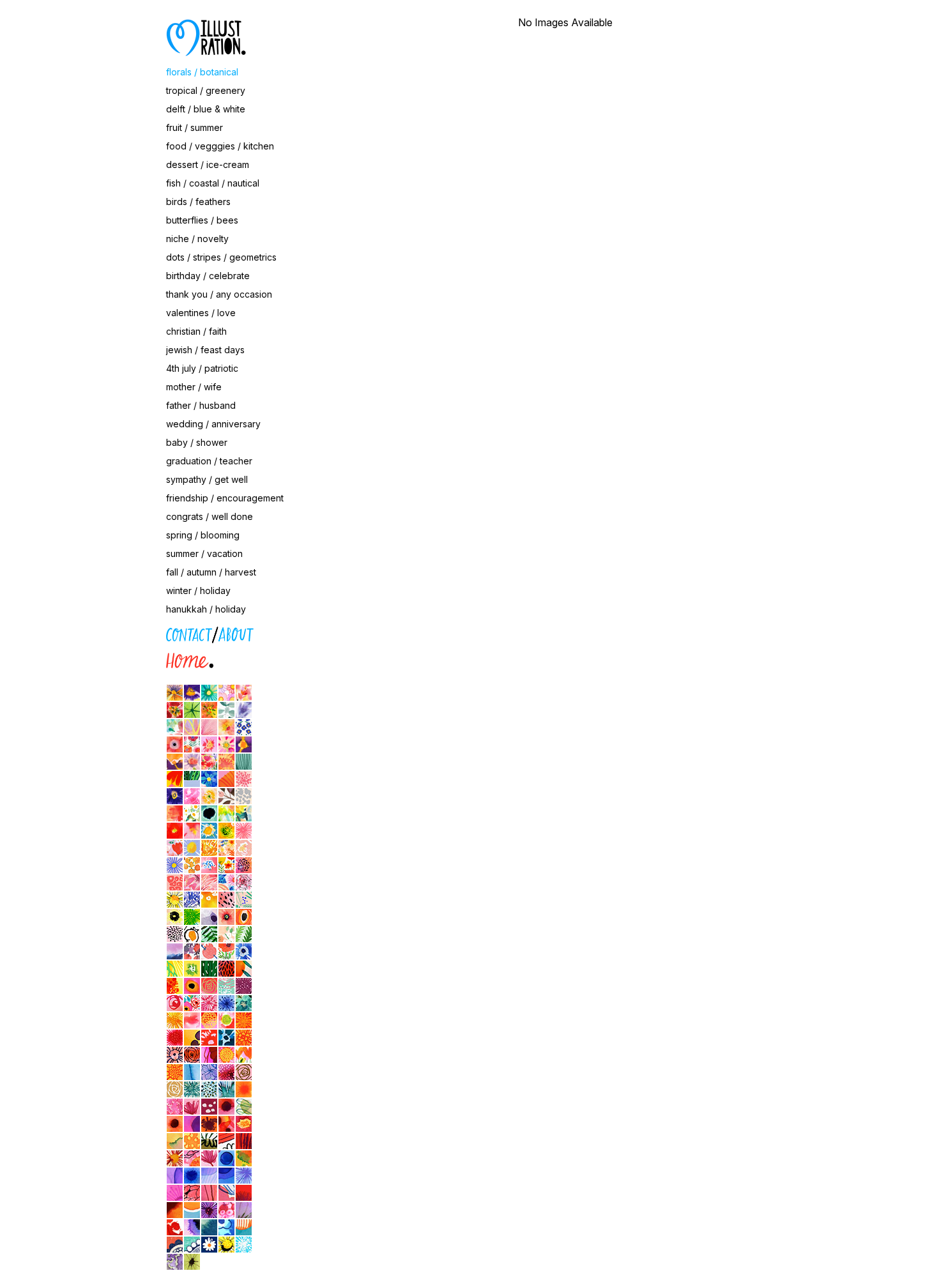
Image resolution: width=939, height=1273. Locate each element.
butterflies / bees (202, 220)
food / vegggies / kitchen (220, 146)
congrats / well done (209, 516)
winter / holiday (198, 590)
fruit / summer (194, 127)
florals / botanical (202, 71)
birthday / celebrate (208, 275)
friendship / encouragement (225, 497)
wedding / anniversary (213, 423)
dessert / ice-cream (207, 164)
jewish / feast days (205, 349)
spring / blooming (203, 535)
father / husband (201, 405)
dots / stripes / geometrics (221, 257)
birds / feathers (198, 201)
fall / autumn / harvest (211, 572)
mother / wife (194, 386)
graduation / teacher (209, 460)
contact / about (109, 632)
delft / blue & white (205, 108)
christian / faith (196, 331)
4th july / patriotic (202, 368)
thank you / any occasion (219, 294)
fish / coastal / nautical (212, 183)
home (88, 658)
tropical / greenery (205, 90)
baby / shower (196, 442)
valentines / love (201, 312)
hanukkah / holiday (206, 609)
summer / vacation (204, 553)
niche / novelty (197, 238)
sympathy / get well (207, 479)
